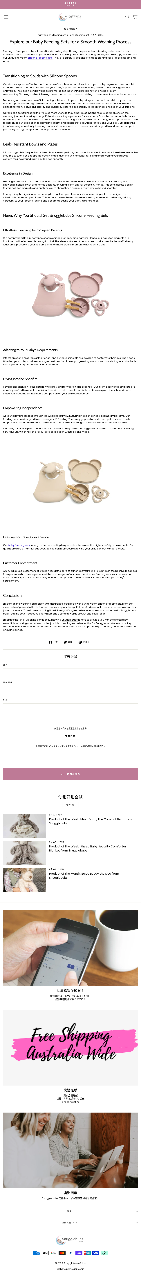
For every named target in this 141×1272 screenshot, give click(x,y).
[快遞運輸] (70, 1048)
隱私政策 (87, 746)
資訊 (69, 1211)
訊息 (5, 700)
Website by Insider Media (70, 1269)
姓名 (5, 665)
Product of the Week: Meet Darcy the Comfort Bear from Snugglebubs (90, 821)
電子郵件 (8, 682)
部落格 (72, 29)
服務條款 (99, 746)
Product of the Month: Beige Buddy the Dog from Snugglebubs (84, 876)
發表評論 (70, 735)
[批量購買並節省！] (70, 948)
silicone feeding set (78, 35)
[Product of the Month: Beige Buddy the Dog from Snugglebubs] (24, 880)
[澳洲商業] (70, 1150)
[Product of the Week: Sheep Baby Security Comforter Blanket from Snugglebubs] (24, 853)
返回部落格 (73, 773)
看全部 (70, 804)
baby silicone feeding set (52, 35)
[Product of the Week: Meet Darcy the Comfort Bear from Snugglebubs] (24, 826)
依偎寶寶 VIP (69, 1222)
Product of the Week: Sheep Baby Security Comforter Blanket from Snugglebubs (87, 848)
